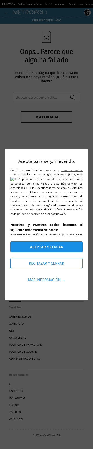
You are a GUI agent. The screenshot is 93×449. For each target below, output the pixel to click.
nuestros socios (72, 170)
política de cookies (29, 214)
